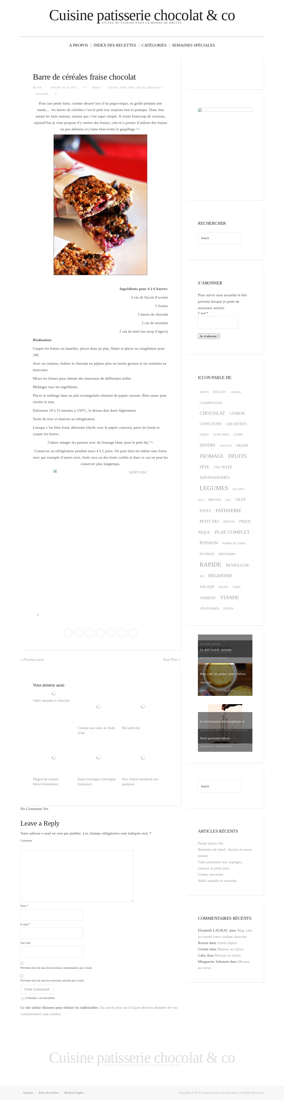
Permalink (42, 93)
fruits (131, 87)
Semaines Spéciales (193, 45)
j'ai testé (223, 467)
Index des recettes (115, 45)
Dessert (96, 87)
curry (238, 434)
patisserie (228, 510)
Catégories (154, 45)
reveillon (237, 565)
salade (207, 587)
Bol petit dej (131, 728)
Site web (25, 942)
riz (202, 576)
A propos (78, 45)
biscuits (219, 392)
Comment (26, 840)
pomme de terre (234, 543)
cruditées (236, 424)
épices (228, 608)
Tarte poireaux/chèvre (215, 738)
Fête (204, 467)
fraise (123, 87)
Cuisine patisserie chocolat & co (142, 15)
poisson (209, 542)
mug (228, 500)
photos (229, 521)
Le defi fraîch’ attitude (216, 649)
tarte (236, 587)
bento (204, 392)
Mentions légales (74, 1092)
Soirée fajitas (227, 943)
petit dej (141, 87)
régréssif (220, 575)
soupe (223, 587)
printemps (227, 554)
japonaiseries (215, 477)
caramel (236, 392)
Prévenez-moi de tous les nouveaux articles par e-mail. (52, 980)
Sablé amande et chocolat (51, 700)
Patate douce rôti (210, 843)
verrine (208, 598)
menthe (214, 499)
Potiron (207, 554)
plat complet (232, 532)
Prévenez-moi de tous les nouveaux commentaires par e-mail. (56, 967)
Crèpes (204, 434)
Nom (24, 905)
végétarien (209, 608)
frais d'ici (226, 445)
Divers (207, 445)
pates (205, 511)
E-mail (25, 924)
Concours (211, 424)
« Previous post (32, 659)
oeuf (240, 499)
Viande (229, 597)
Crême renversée (210, 874)
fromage (212, 456)
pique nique (154, 87)
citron (237, 413)
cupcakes (221, 434)
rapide (210, 564)
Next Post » (171, 659)
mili (39, 87)
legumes (214, 488)
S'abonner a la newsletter (40, 998)
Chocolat (113, 87)
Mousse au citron (230, 949)
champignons (211, 403)
